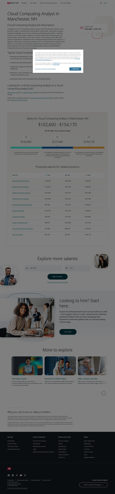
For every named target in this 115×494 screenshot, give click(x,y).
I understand (75, 69)
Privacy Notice (56, 64)
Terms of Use (57, 63)
